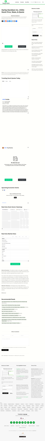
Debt (1, 405)
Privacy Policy (24, 425)
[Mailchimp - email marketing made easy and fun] (41, 36)
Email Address (4, 389)
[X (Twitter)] (14, 422)
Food (23, 405)
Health (33, 405)
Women (36, 410)
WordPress (34, 430)
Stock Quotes (6, 355)
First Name (34, 28)
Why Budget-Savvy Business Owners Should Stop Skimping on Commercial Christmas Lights (37, 65)
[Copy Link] (15, 21)
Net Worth (28, 407)
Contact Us (18, 425)
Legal (1, 407)
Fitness (20, 405)
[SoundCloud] (34, 422)
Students (23, 410)
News (33, 407)
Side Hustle (2, 410)
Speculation (14, 410)
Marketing (19, 407)
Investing (42, 405)
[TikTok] (31, 422)
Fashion (16, 405)
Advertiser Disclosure (15, 15)
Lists (9, 407)
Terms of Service (31, 425)
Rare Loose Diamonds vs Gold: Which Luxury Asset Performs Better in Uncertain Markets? (37, 54)
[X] (2, 21)
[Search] (42, 2)
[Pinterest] (20, 422)
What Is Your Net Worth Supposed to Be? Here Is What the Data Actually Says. (37, 43)
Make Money (14, 407)
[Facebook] (8, 21)
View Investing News (15, 264)
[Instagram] (17, 422)
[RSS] (22, 422)
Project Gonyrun (22, 427)
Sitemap (37, 425)
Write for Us (4, 292)
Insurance (37, 405)
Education (5, 405)
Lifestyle (5, 407)
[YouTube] (25, 422)
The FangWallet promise (20, 376)
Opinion (37, 407)
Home (2, 355)
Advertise (12, 425)
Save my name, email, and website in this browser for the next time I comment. (14, 347)
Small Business (8, 410)
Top (22, 439)
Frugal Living (28, 405)
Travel (32, 410)
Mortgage (23, 407)
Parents (41, 407)
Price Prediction (22, 46)
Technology (28, 410)
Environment (11, 405)
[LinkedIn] (28, 422)
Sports (19, 410)
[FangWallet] (6, 2)
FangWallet (18, 368)
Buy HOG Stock (8, 46)
